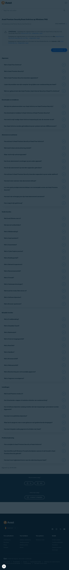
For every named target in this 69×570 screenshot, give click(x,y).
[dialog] (34, 285)
